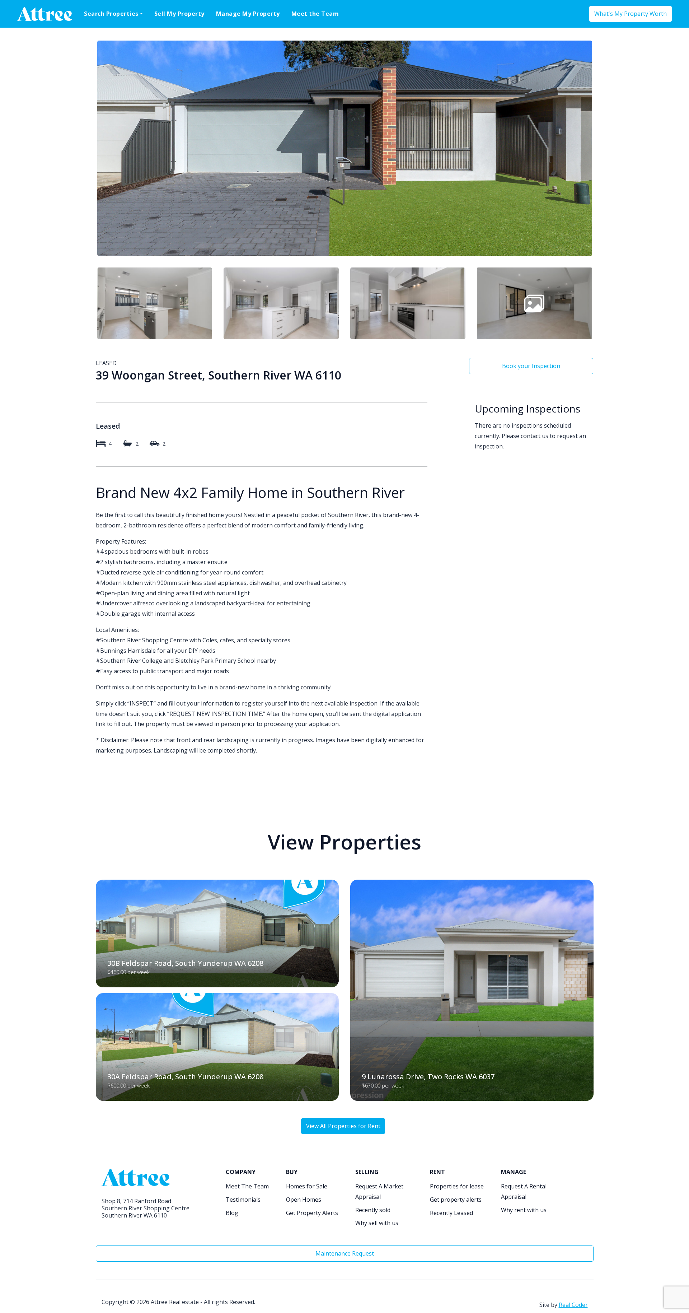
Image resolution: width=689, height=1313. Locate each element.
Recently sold (372, 1210)
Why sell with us (376, 1223)
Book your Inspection (531, 366)
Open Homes (303, 1199)
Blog (232, 1213)
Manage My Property (248, 14)
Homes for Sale (306, 1186)
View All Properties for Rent (343, 1126)
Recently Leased (451, 1213)
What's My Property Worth (630, 14)
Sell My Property (179, 14)
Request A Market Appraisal (379, 1191)
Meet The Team (247, 1186)
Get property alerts (456, 1199)
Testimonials (243, 1199)
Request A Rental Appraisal (524, 1191)
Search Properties (111, 14)
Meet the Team (315, 14)
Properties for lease (457, 1186)
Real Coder (573, 1305)
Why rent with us (524, 1210)
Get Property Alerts (312, 1213)
